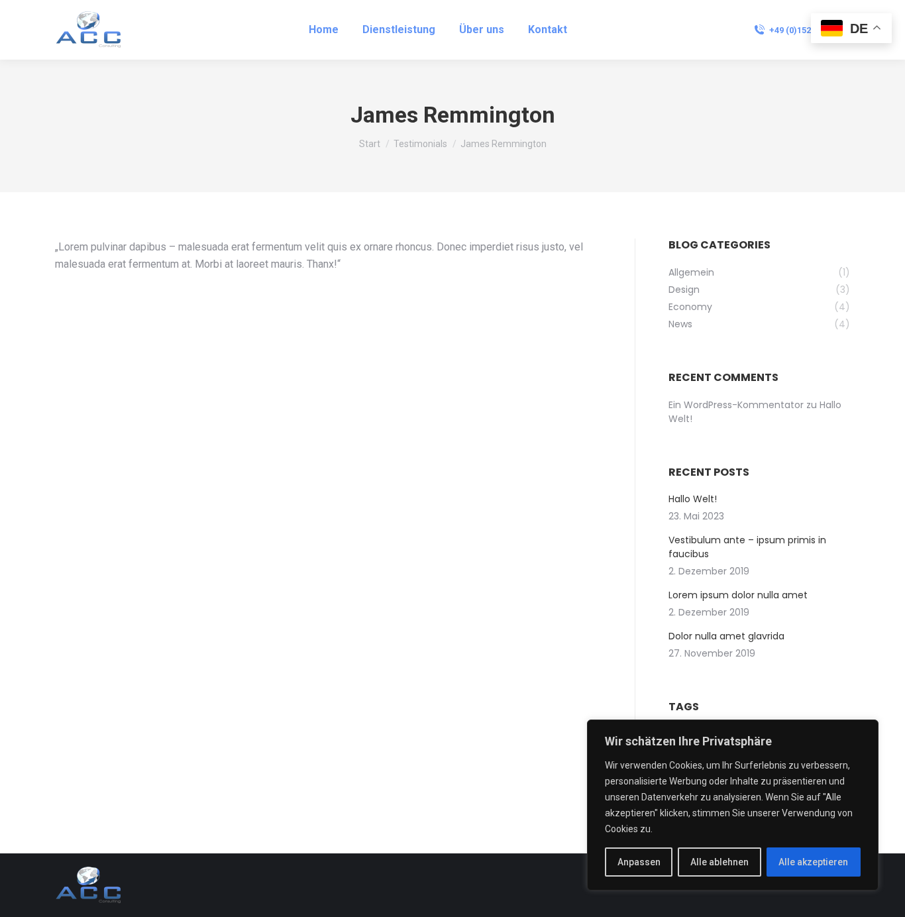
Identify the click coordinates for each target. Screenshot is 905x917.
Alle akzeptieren (813, 862)
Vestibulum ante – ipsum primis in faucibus (747, 547)
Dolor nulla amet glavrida (726, 636)
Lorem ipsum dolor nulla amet (738, 595)
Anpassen (639, 862)
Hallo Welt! (692, 499)
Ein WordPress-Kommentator (736, 404)
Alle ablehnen (719, 862)
